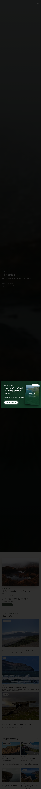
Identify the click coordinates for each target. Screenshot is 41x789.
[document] (20, 394)
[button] (38, 383)
